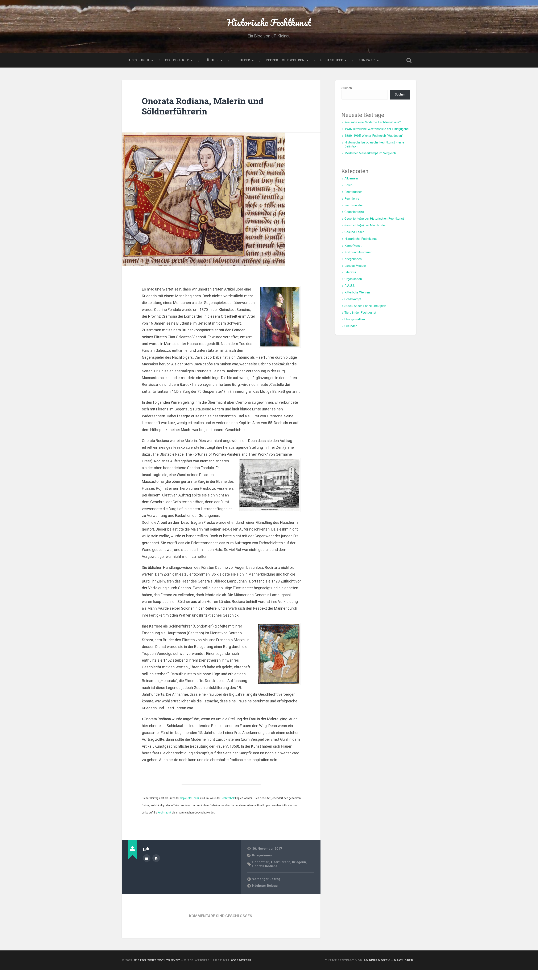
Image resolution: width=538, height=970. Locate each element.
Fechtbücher (353, 192)
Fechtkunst (177, 60)
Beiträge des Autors (146, 858)
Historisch (138, 60)
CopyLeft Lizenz (189, 798)
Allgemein (351, 178)
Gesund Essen (354, 232)
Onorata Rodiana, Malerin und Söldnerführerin (203, 106)
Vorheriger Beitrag (266, 879)
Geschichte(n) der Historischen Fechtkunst (374, 218)
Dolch (348, 185)
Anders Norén (377, 960)
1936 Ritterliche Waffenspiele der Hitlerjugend (376, 129)
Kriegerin (299, 862)
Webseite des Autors (156, 858)
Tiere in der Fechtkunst (360, 312)
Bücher (211, 60)
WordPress (241, 960)
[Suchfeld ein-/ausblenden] (409, 60)
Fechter (242, 60)
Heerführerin (280, 862)
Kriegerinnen (262, 855)
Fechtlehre (351, 198)
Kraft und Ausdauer (358, 252)
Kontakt (366, 60)
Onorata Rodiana (264, 866)
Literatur (350, 272)
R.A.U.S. (349, 286)
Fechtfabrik (228, 798)
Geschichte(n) (354, 212)
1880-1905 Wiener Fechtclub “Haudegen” (373, 136)
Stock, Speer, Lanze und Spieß (365, 306)
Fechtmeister (353, 205)
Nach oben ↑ (405, 960)
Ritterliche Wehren (285, 60)
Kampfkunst (352, 245)
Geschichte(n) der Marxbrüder (365, 225)
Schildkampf (352, 299)
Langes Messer (355, 266)
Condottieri (260, 862)
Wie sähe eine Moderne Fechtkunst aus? (372, 122)
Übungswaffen (354, 319)
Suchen (347, 88)
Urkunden (350, 326)
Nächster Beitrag (265, 886)
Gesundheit (331, 60)
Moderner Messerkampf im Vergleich (370, 153)
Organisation (353, 279)
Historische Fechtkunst (269, 22)
